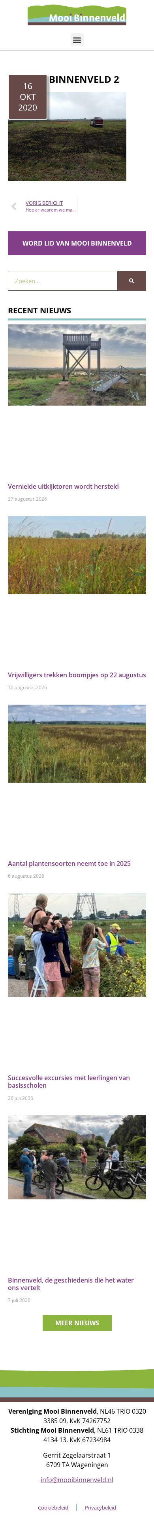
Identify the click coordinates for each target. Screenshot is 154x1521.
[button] (77, 39)
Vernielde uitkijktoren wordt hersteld (63, 486)
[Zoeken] (131, 280)
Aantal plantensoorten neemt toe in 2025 (69, 863)
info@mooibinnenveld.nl (77, 1479)
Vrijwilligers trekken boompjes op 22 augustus (77, 675)
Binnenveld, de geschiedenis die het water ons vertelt (71, 1284)
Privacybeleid (100, 1507)
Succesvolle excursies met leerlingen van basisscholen (69, 1081)
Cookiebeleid (53, 1507)
